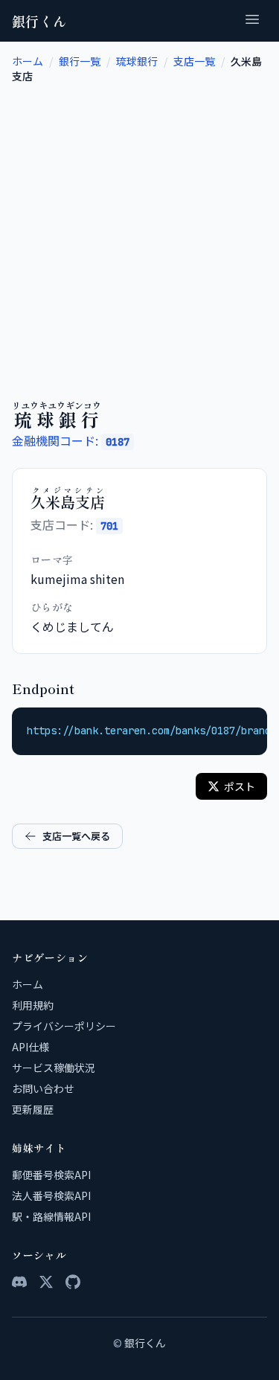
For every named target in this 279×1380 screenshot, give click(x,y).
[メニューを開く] (252, 21)
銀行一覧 (79, 61)
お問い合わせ (43, 1088)
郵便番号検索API (51, 1174)
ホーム (27, 61)
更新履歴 (33, 1109)
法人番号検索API (51, 1195)
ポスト (239, 786)
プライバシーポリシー (64, 1025)
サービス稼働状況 (53, 1067)
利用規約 (33, 1005)
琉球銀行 (137, 61)
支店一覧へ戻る (76, 836)
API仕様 (30, 1046)
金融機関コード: (70, 440)
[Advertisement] (139, 230)
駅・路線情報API (51, 1216)
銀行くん (39, 21)
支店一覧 (194, 61)
